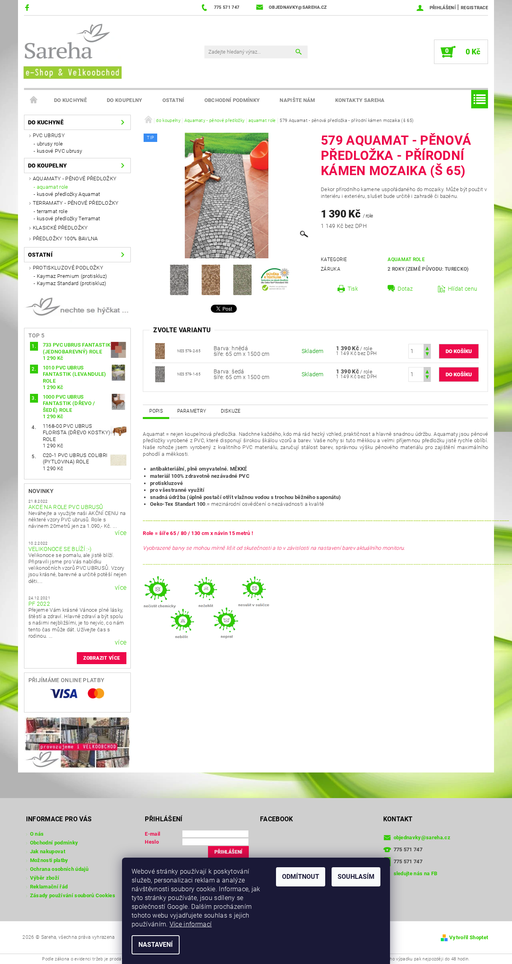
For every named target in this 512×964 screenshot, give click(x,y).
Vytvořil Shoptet (468, 937)
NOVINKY (41, 491)
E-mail (152, 834)
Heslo (152, 842)
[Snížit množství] (427, 355)
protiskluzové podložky (68, 268)
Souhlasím (356, 876)
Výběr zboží (45, 878)
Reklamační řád (49, 887)
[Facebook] (28, 7)
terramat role (52, 211)
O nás (37, 834)
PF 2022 (39, 604)
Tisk (353, 288)
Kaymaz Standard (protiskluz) (71, 283)
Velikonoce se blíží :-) (60, 549)
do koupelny (124, 100)
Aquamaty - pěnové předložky (75, 179)
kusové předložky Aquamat (68, 194)
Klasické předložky (60, 228)
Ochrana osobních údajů (59, 869)
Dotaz (405, 288)
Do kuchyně (70, 100)
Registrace (474, 7)
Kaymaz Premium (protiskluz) (72, 276)
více (120, 533)
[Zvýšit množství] (427, 347)
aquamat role (52, 187)
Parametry (191, 411)
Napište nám (297, 100)
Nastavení (155, 944)
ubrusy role (50, 144)
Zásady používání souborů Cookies (72, 895)
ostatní (173, 100)
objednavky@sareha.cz (422, 837)
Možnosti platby (49, 860)
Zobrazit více (101, 658)
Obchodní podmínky (232, 100)
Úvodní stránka (34, 100)
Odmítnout (300, 876)
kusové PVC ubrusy (59, 151)
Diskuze (231, 411)
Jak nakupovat (47, 851)
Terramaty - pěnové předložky (76, 203)
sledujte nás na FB (416, 873)
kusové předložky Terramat (68, 219)
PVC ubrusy (49, 135)
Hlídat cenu (463, 288)
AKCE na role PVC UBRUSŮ (65, 507)
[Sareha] (72, 50)
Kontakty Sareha (360, 100)
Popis (156, 411)
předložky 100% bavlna (65, 238)
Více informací (191, 924)
